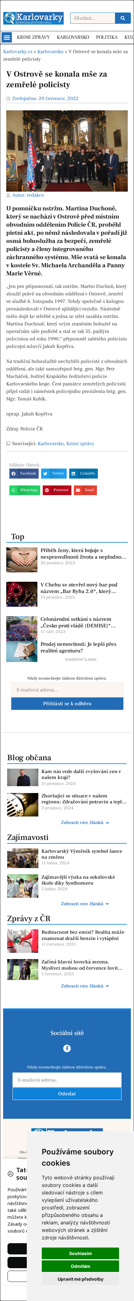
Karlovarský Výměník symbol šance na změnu (81, 854)
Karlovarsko (50, 51)
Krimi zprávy (80, 443)
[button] (6, 37)
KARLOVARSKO (73, 37)
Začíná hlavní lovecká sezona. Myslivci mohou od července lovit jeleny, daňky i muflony (79, 968)
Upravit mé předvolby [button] (80, 1279)
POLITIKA (106, 37)
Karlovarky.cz (17, 51)
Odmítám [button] (80, 1266)
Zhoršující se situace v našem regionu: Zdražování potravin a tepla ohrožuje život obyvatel (82, 802)
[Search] (123, 18)
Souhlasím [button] (80, 1253)
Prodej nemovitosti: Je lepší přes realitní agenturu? (79, 647)
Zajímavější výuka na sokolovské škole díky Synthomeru (78, 880)
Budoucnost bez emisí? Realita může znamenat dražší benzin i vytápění (82, 935)
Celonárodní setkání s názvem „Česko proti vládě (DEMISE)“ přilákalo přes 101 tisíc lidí (76, 625)
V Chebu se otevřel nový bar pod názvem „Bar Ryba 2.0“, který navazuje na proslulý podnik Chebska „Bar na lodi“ (79, 594)
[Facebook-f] (67, 1048)
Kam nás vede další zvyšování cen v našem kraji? (81, 774)
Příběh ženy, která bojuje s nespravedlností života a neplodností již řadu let (84, 557)
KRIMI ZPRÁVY (33, 37)
